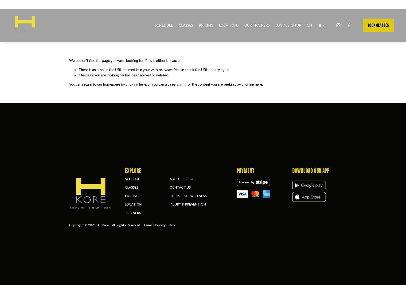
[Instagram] (338, 25)
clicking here (136, 84)
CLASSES (186, 25)
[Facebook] (349, 25)
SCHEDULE (164, 25)
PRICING (206, 25)
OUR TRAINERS (257, 25)
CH (309, 25)
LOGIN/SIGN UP (288, 25)
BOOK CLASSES (378, 25)
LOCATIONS (229, 25)
